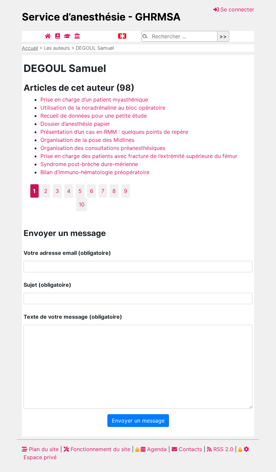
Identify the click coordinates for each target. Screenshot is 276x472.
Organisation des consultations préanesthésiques (102, 148)
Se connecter (236, 9)
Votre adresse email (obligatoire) (67, 252)
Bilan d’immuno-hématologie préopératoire (94, 172)
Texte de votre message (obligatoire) (73, 316)
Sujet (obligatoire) (47, 284)
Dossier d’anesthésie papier (75, 123)
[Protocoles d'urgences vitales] (122, 36)
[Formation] (67, 36)
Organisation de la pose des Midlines (87, 139)
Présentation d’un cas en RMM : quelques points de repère (114, 131)
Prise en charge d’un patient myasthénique (94, 99)
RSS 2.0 (222, 449)
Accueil (30, 48)
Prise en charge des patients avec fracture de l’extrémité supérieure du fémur (138, 156)
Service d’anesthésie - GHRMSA (101, 17)
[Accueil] (48, 36)
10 (81, 204)
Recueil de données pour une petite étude (93, 115)
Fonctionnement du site (99, 449)
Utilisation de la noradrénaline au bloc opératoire (102, 107)
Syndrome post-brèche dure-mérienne (89, 164)
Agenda (156, 449)
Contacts (189, 449)
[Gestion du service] (77, 36)
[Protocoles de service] (58, 36)
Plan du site (43, 449)
